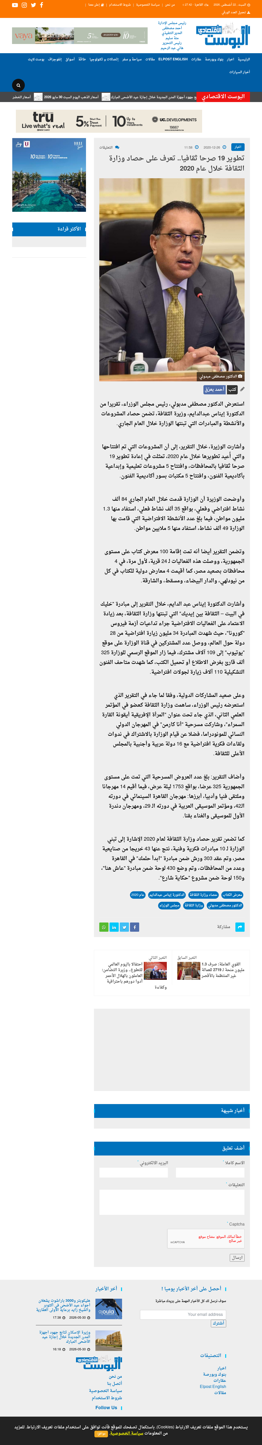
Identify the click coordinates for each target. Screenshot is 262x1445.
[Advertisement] (172, 1050)
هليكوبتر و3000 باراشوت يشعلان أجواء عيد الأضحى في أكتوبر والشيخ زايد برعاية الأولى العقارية (63, 1306)
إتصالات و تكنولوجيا (104, 59)
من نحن (170, 5)
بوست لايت (36, 59)
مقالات (150, 59)
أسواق (70, 59)
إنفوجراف (55, 59)
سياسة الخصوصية (148, 5)
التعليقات (106, 147)
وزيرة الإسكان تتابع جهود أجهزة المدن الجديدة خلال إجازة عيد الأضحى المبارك (190, 97)
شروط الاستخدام (120, 5)
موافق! (101, 1434)
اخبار (230, 59)
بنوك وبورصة (214, 59)
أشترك (218, 1323)
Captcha (236, 1224)
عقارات (196, 59)
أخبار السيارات (239, 72)
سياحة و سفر (132, 59)
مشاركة (223, 927)
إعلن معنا (94, 5)
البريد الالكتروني (152, 1163)
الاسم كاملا (234, 1163)
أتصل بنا (114, 1384)
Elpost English (173, 59)
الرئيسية (244, 59)
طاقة (82, 59)
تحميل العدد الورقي (234, 12)
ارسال (237, 1258)
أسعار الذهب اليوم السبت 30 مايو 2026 (96, 97)
